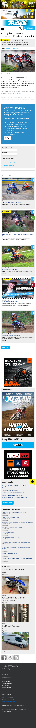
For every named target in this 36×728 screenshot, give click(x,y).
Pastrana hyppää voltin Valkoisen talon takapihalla (16, 542)
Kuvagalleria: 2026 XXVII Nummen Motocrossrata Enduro (17, 235)
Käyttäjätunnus (6, 148)
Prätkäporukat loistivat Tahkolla (10, 537)
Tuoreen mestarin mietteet (10, 301)
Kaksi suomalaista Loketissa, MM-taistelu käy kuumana (17, 522)
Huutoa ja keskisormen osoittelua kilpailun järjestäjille (17, 558)
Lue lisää (5, 206)
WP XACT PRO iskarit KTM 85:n (14, 598)
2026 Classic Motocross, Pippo (10, 517)
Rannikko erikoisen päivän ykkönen (12, 527)
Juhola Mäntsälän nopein (9, 269)
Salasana (4, 152)
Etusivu (11, 32)
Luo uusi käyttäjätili (10, 163)
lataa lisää (5, 347)
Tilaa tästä (18, 445)
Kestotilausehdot (6, 681)
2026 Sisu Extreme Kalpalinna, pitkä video (14, 497)
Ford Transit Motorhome (11, 626)
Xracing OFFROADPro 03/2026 (12, 439)
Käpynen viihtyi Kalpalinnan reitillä (12, 495)
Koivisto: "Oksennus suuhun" (10, 553)
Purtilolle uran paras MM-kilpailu (12, 202)
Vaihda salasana (9, 165)
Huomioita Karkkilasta (8, 532)
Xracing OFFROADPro (11, 48)
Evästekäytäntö (6, 687)
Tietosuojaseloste (7, 683)
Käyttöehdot (5, 685)
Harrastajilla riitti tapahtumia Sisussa (13, 492)
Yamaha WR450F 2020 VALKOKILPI (15, 570)
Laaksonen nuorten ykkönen (11, 335)
